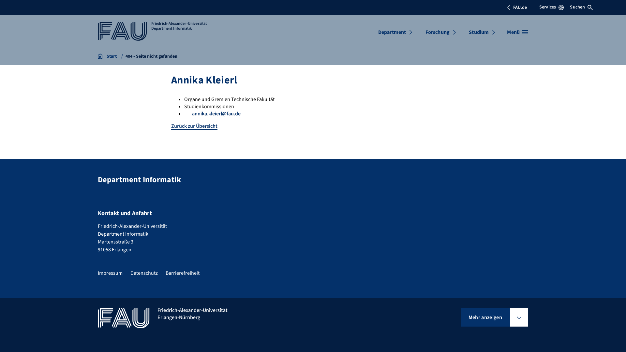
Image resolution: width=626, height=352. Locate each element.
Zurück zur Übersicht (194, 126)
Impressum (110, 273)
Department (392, 32)
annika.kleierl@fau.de (216, 113)
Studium (479, 32)
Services (547, 7)
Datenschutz (144, 273)
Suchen (577, 7)
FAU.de (520, 7)
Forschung (437, 32)
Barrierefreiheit (183, 273)
